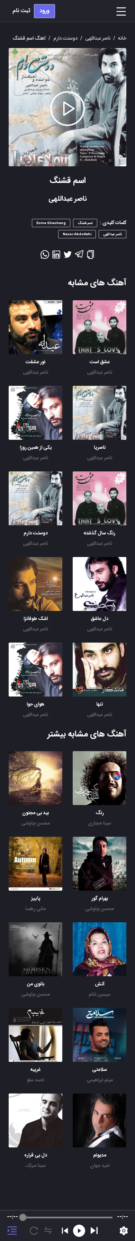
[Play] (94, 1231)
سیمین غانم (99, 995)
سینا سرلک (35, 1166)
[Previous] (65, 1231)
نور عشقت (35, 362)
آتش (100, 984)
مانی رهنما (35, 909)
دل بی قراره (35, 1155)
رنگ (100, 813)
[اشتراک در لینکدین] (56, 257)
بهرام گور (99, 898)
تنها (99, 704)
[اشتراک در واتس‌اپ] (44, 257)
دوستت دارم (36, 533)
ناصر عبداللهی (99, 372)
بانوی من (35, 984)
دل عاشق (99, 619)
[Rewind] (79, 1231)
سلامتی (99, 1070)
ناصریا (100, 448)
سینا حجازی (99, 823)
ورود (44, 11)
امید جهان (99, 1166)
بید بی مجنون (35, 813)
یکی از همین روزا (36, 448)
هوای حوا (35, 704)
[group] (67, 1226)
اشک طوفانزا (36, 619)
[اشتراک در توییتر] (67, 257)
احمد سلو (35, 1080)
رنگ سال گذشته (99, 533)
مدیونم (99, 1155)
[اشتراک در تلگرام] (79, 257)
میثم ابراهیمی (100, 1080)
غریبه (35, 1070)
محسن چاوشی (35, 823)
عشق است (100, 362)
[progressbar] (67, 1217)
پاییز (35, 898)
